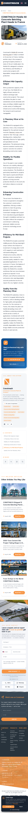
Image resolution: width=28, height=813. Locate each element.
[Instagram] (8, 424)
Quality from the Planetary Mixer (12, 450)
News (9, 10)
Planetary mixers (14, 132)
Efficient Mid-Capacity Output (11, 436)
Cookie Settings (15, 809)
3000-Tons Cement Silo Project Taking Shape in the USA (13, 543)
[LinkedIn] (4, 424)
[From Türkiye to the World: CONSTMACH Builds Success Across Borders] (14, 568)
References (22, 730)
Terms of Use (22, 795)
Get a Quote (13, 364)
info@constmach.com (8, 784)
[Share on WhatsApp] (16, 461)
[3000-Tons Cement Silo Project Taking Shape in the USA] (14, 530)
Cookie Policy (5, 795)
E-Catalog (21, 733)
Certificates (4, 739)
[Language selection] (21, 3)
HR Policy (3, 742)
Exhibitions (3, 737)
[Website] (11, 424)
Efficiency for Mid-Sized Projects (13, 447)
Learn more (15, 803)
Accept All (8, 806)
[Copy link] (22, 461)
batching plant (7, 55)
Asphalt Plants (13, 744)
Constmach (8, 388)
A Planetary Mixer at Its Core (11, 439)
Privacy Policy (14, 795)
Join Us (14, 719)
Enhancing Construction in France (12, 444)
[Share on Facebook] (5, 461)
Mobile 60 (14, 52)
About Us (3, 732)
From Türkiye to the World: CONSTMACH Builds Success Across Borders (13, 581)
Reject (21, 806)
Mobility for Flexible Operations (12, 441)
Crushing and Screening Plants (13, 736)
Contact (21, 738)
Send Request (13, 671)
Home (4, 10)
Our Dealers (22, 735)
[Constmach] (10, 3)
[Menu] (25, 3)
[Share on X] (11, 461)
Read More (18, 516)
